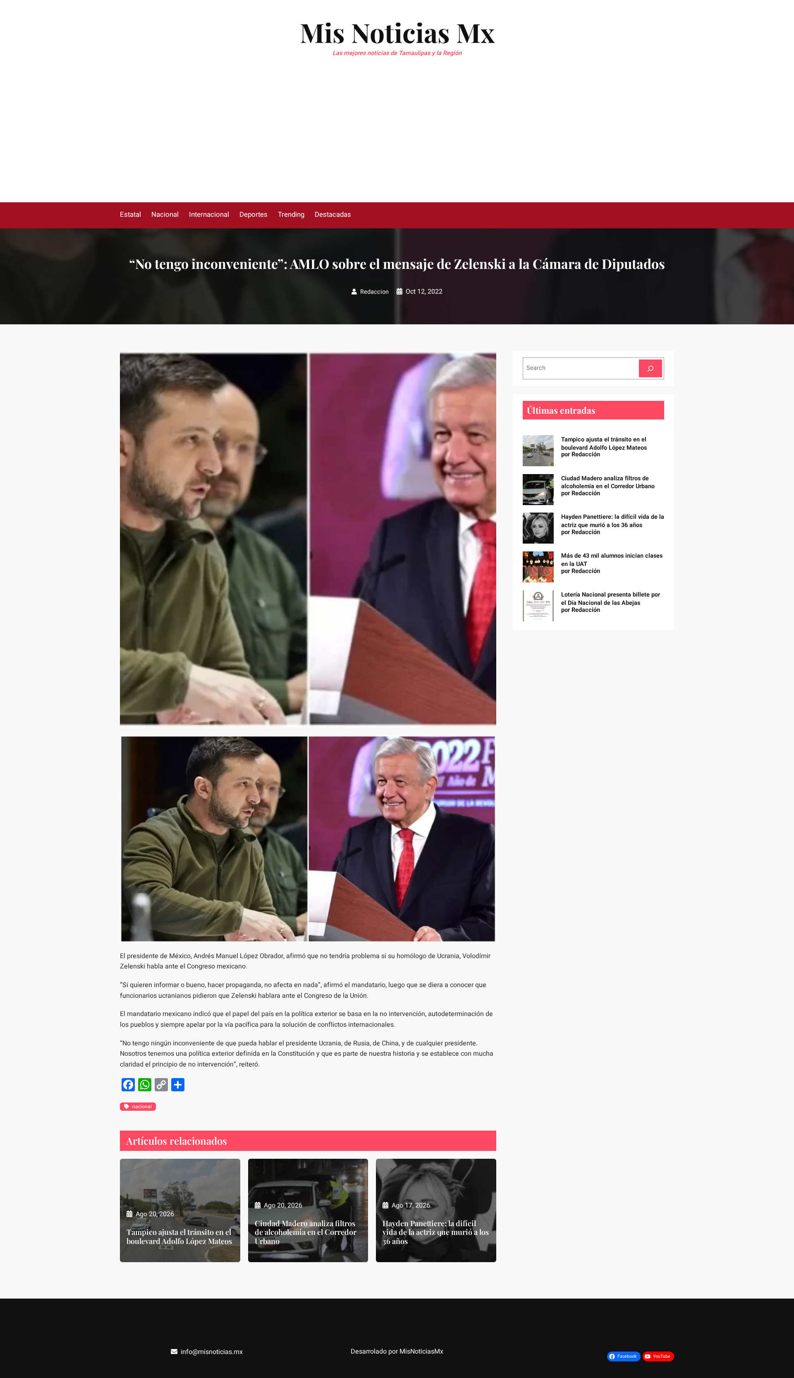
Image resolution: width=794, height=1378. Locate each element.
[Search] (650, 368)
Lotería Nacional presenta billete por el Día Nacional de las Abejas (610, 598)
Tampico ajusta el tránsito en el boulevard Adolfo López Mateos (179, 1237)
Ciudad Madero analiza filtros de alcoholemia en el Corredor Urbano (305, 1232)
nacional (142, 1106)
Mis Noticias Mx (397, 32)
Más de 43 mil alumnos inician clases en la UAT (611, 559)
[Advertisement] (397, 140)
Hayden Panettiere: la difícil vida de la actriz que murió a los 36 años (436, 1232)
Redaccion (374, 292)
